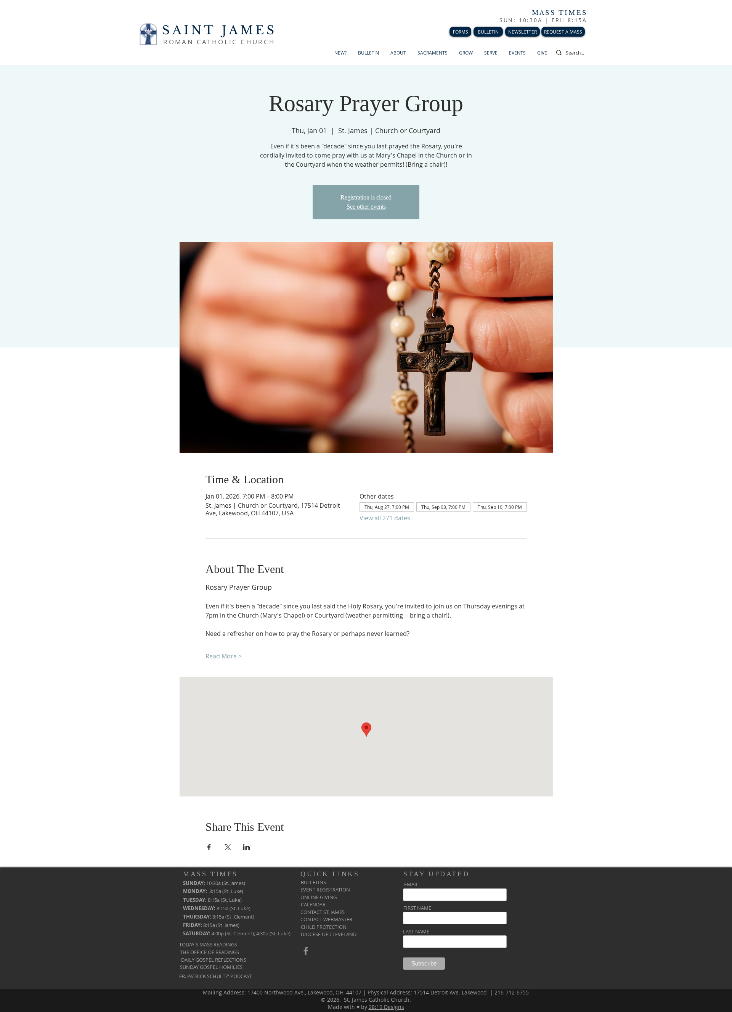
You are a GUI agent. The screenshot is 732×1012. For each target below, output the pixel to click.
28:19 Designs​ (386, 1006)
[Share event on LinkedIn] (246, 847)
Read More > (223, 656)
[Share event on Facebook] (209, 847)
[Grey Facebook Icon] (305, 951)
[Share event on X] (227, 847)
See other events (366, 206)
